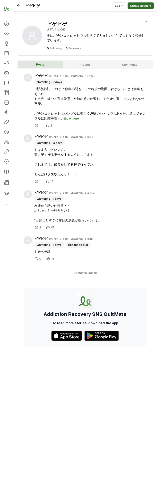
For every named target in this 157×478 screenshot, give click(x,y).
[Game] (6, 73)
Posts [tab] (40, 64)
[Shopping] (6, 102)
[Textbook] (6, 193)
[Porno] (6, 132)
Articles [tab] (85, 65)
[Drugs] (6, 122)
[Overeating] (6, 92)
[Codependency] (6, 142)
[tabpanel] (85, 208)
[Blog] (6, 183)
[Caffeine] (6, 112)
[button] (6, 203)
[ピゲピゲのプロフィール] (28, 77)
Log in (119, 6)
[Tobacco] (6, 63)
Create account (140, 6)
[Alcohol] (6, 43)
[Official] (6, 161)
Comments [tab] (129, 65)
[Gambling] (6, 53)
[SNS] (6, 83)
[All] (6, 33)
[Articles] (6, 172)
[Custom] (6, 151)
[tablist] (85, 64)
